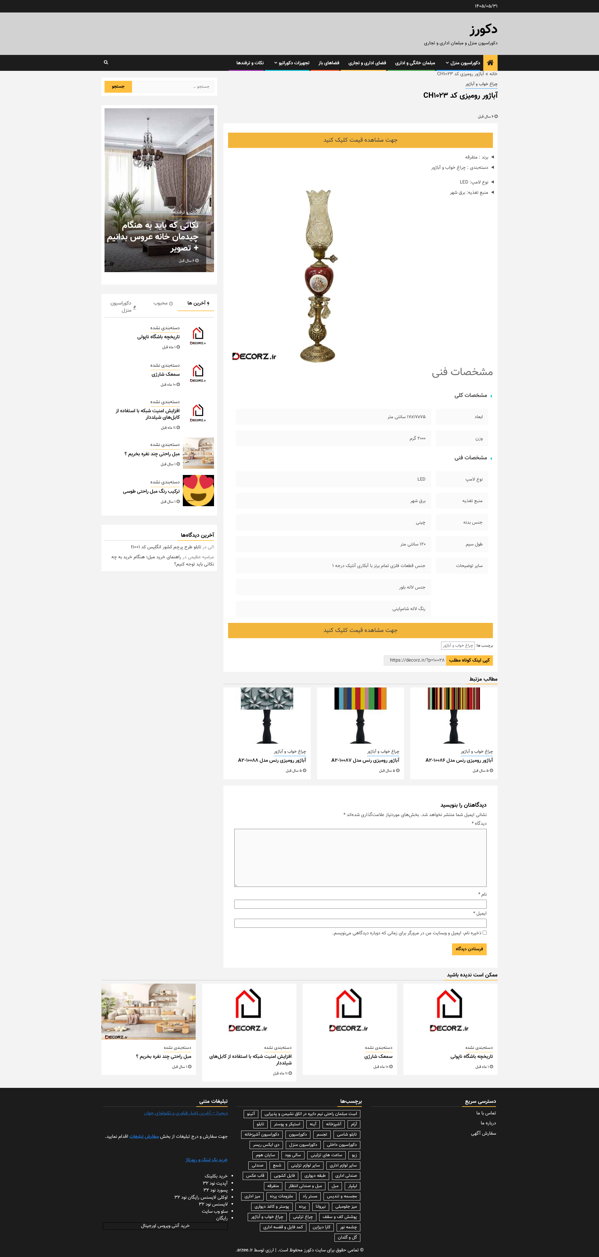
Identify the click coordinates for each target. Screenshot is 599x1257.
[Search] (106, 63)
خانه (493, 74)
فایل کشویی (284, 1175)
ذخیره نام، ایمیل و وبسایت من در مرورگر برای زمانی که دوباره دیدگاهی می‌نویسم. (406, 933)
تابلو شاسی (347, 1134)
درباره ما (488, 1123)
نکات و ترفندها (250, 63)
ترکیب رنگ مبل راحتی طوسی (151, 492)
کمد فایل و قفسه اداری (283, 1227)
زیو (354, 1155)
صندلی (257, 1165)
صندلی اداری (346, 1175)
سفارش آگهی (483, 1133)
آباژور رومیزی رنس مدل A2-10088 (272, 761)
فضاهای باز (329, 63)
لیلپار (352, 1186)
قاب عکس (255, 1175)
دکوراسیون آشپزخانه (262, 1134)
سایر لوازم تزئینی (305, 1165)
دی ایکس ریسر (266, 1145)
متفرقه (273, 1186)
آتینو (251, 1114)
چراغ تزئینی (303, 1217)
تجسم (322, 1134)
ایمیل (480, 913)
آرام (354, 1124)
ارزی (269, 1250)
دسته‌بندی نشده (165, 328)
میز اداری (252, 1196)
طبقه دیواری (315, 1175)
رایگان (222, 1218)
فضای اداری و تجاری (367, 63)
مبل (335, 1186)
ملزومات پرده (281, 1196)
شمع (277, 1165)
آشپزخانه (333, 1124)
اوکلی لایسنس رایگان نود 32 (201, 1197)
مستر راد (310, 1196)
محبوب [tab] (160, 303)
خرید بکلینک (216, 1176)
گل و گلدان (347, 1237)
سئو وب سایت (215, 1211)
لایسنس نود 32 (213, 1204)
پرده (302, 1206)
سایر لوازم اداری (343, 1165)
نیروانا (321, 1206)
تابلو (260, 1124)
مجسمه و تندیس (342, 1196)
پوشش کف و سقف (340, 1217)
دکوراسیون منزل (465, 63)
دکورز (484, 30)
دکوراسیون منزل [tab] (120, 307)
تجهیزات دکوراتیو (294, 63)
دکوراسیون (298, 1134)
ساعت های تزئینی (326, 1155)
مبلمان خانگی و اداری (415, 63)
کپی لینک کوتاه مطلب (469, 660)
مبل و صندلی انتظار (305, 1186)
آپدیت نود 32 (215, 1183)
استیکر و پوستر (287, 1124)
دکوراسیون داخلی (342, 1145)
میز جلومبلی (346, 1206)
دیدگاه (479, 823)
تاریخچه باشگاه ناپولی (158, 337)
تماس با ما (486, 1113)
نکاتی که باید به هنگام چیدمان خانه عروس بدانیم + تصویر (152, 237)
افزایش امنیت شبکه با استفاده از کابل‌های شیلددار (148, 414)
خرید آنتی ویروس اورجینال (165, 1226)
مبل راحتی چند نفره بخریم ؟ (152, 454)
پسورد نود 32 (215, 1190)
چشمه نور (348, 1227)
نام (482, 894)
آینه (313, 1124)
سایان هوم (265, 1155)
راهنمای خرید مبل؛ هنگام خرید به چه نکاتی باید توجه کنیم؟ (162, 561)
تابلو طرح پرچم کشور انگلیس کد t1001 (166, 547)
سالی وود (293, 1155)
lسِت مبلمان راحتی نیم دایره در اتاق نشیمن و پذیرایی (311, 1114)
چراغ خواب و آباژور (481, 84)
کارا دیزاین (321, 1227)
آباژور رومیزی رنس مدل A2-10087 (365, 761)
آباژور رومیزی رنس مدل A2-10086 (459, 761)
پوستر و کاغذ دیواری (272, 1206)
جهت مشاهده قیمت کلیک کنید (360, 140)
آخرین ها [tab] (196, 303)
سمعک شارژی (166, 375)
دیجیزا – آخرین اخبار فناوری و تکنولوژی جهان (186, 1113)
